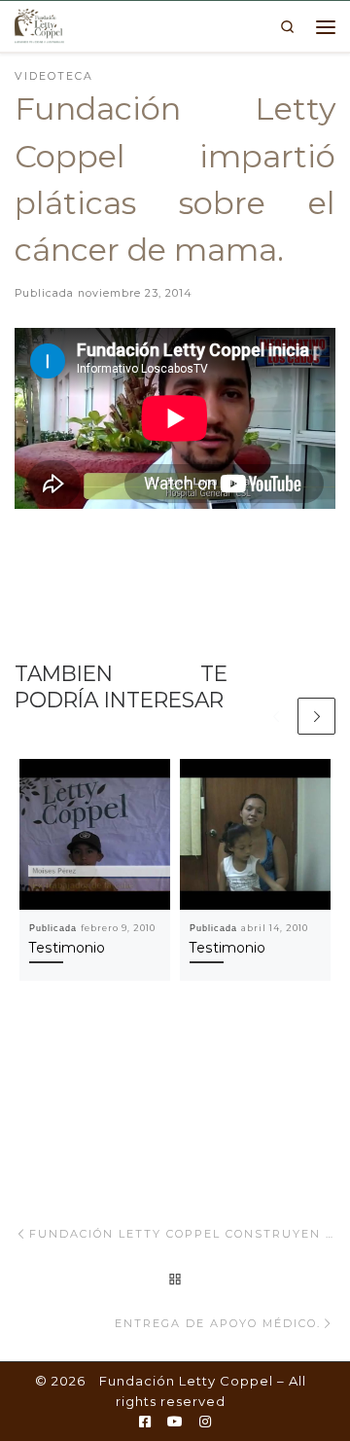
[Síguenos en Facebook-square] (145, 1422)
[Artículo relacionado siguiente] (316, 717)
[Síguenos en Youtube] (175, 1422)
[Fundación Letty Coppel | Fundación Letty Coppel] (39, 24)
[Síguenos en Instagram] (205, 1422)
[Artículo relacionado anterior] (276, 717)
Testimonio (67, 947)
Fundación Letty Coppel (186, 1380)
